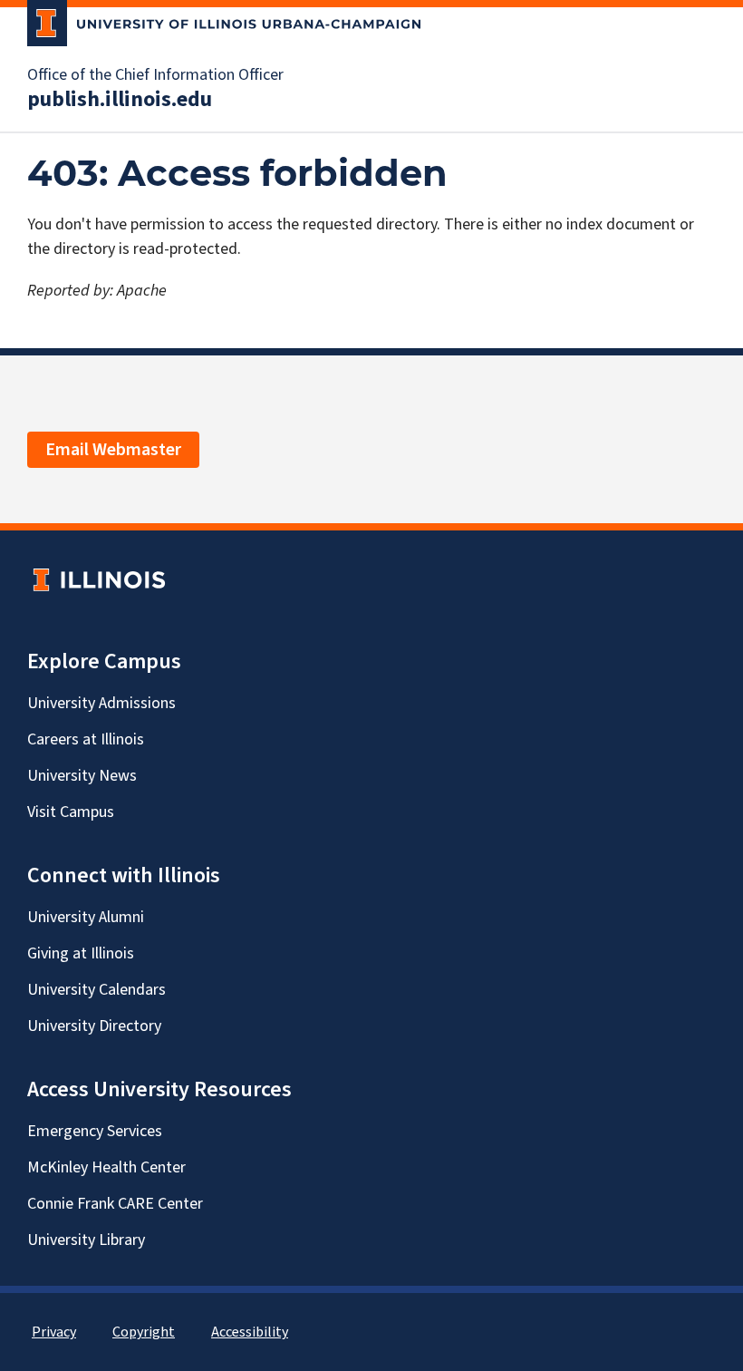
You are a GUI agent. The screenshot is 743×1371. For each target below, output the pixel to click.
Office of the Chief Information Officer (155, 75)
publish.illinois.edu (119, 99)
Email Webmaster (113, 449)
